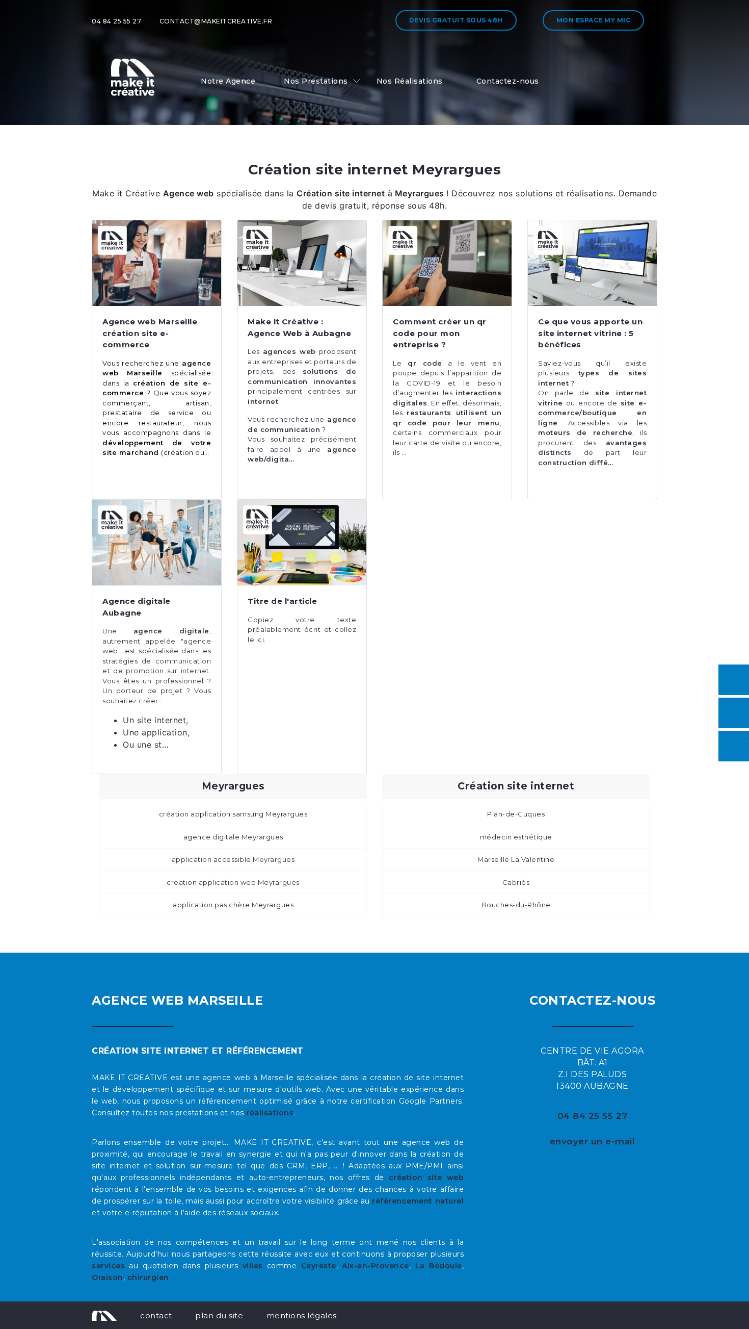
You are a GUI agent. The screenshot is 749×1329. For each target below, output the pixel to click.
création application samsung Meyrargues (233, 814)
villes (253, 1265)
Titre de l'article (282, 601)
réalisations (588, 193)
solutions (534, 193)
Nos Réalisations (410, 81)
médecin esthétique (516, 837)
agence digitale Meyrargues (233, 837)
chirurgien (148, 1277)
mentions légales (301, 1315)
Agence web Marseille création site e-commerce (149, 333)
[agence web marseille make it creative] (104, 1315)
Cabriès (516, 882)
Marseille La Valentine (515, 859)
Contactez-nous (507, 81)
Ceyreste (318, 1265)
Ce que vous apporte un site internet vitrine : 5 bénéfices (590, 333)
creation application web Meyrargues (233, 882)
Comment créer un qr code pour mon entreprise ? (440, 333)
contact (156, 1315)
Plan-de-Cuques (516, 814)
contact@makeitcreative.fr (216, 21)
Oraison (107, 1277)
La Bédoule (438, 1265)
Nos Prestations (316, 81)
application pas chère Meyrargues (233, 905)
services (108, 1265)
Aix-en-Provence (375, 1265)
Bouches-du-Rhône (516, 905)
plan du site (219, 1315)
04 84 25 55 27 (116, 21)
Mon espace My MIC (593, 20)
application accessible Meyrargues (233, 859)
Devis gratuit (456, 20)
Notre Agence (228, 81)
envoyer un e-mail (592, 1141)
